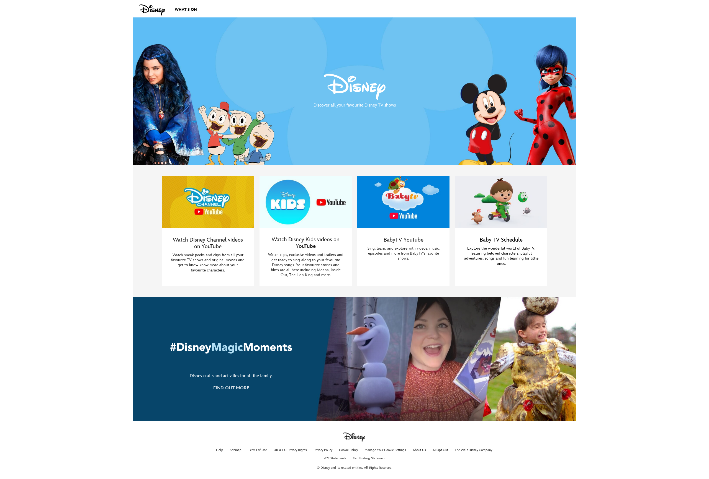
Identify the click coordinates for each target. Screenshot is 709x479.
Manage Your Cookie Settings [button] (385, 450)
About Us (419, 450)
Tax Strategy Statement (369, 458)
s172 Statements (335, 458)
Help (219, 450)
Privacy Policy (323, 450)
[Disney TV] (152, 9)
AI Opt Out (440, 450)
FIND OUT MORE (231, 388)
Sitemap (236, 450)
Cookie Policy (348, 450)
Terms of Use (257, 450)
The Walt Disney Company (473, 450)
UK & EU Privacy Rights (290, 450)
